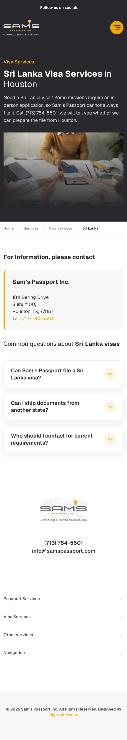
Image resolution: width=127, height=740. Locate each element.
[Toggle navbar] (116, 27)
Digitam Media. (63, 714)
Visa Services (60, 228)
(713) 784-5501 (37, 318)
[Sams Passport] (21, 27)
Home (9, 228)
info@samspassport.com (63, 550)
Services (31, 228)
